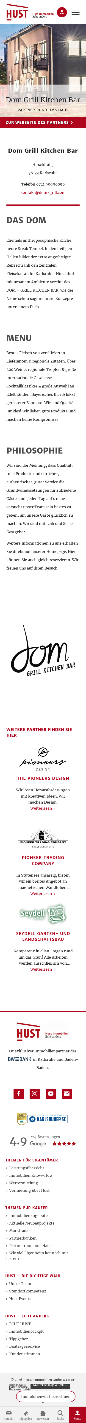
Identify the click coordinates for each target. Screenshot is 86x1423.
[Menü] (73, 12)
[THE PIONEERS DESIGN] (43, 759)
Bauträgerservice (24, 1346)
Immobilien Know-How (31, 1175)
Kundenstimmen (24, 1354)
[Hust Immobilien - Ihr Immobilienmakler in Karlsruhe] (30, 12)
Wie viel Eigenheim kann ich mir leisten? (36, 1256)
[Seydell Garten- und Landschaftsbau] (43, 914)
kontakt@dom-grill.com (43, 192)
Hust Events (20, 1298)
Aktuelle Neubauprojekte (32, 1223)
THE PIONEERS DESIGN (43, 778)
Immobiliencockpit (26, 1331)
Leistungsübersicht (26, 1168)
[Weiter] (77, 832)
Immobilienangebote (28, 1215)
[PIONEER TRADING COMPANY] (43, 838)
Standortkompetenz (27, 1291)
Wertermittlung (23, 1183)
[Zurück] (9, 832)
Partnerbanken (23, 1238)
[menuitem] (73, 12)
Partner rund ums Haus (30, 1245)
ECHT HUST (20, 1324)
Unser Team (20, 1283)
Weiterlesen (41, 808)
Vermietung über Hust (29, 1190)
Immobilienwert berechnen (45, 1396)
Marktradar (19, 1230)
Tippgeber (18, 1339)
